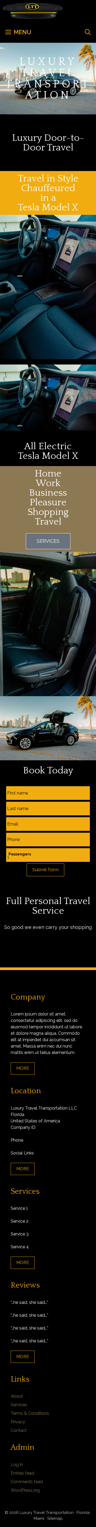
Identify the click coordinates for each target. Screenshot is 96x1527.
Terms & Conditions (30, 1413)
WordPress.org (25, 1490)
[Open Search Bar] (87, 32)
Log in (17, 1464)
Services (19, 1404)
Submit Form (45, 869)
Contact (19, 1430)
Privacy (18, 1421)
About (17, 1396)
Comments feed (27, 1481)
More (22, 1068)
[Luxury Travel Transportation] (32, 10)
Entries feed (22, 1473)
